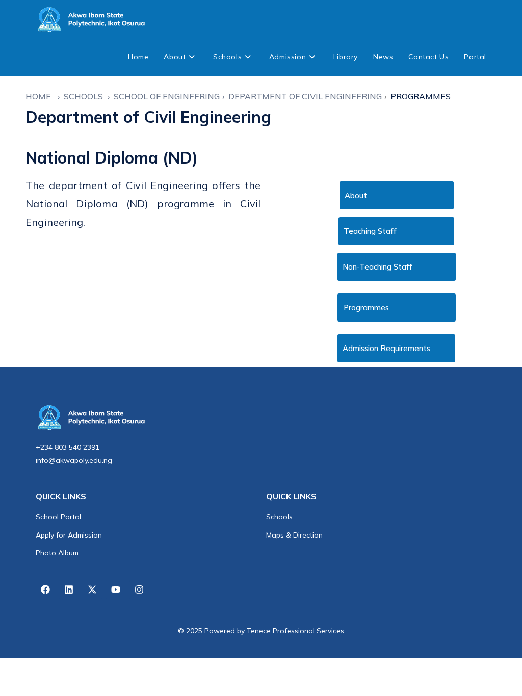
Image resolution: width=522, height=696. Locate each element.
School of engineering (167, 96)
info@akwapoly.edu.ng (74, 460)
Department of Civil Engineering (305, 96)
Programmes (420, 96)
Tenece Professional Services (295, 630)
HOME (40, 96)
